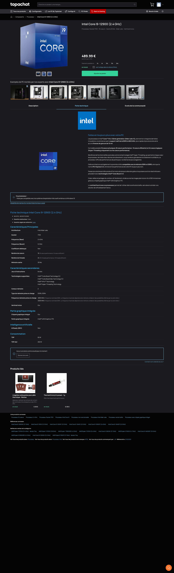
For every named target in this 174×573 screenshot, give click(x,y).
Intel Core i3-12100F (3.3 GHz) (58, 424)
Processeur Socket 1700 (46, 417)
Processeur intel (57, 439)
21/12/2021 (128, 439)
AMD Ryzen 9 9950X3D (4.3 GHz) (21, 435)
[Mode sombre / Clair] (162, 11)
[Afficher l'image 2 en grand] (44, 74)
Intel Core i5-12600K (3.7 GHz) (20, 424)
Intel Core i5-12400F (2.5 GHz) (117, 424)
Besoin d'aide (153, 11)
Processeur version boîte (116, 417)
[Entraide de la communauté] (169, 568)
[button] (20, 92)
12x (112, 63)
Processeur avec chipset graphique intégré (137, 417)
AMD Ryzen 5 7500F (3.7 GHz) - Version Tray (65, 435)
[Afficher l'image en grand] (43, 45)
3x (97, 63)
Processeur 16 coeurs (17, 417)
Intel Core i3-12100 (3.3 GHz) (39, 424)
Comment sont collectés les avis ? (154, 362)
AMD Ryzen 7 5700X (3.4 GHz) (87, 431)
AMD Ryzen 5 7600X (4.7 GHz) (127, 431)
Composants (19, 17)
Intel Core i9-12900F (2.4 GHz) (97, 424)
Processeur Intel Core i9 (62, 417)
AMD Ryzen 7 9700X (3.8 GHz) (47, 431)
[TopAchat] (19, 4)
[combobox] (160, 4)
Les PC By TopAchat (55, 11)
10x (107, 63)
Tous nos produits (19, 11)
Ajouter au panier (100, 73)
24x (117, 63)
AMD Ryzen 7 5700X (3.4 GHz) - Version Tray (24, 431)
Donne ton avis (23, 355)
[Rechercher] (135, 4)
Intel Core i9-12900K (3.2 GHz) (41, 435)
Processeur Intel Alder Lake (99, 417)
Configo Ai (71, 11)
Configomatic (37, 11)
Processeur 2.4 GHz (31, 417)
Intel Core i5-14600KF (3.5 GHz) (147, 431)
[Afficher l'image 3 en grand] (49, 74)
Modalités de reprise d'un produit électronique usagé (27, 203)
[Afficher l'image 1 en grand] (38, 74)
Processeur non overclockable (80, 417)
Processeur (30, 17)
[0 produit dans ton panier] (152, 4)
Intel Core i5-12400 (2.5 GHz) (77, 424)
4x (102, 63)
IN (115, 439)
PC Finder (84, 11)
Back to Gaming (99, 11)
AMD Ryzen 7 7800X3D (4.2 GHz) (67, 431)
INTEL (86, 439)
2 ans (34, 222)
